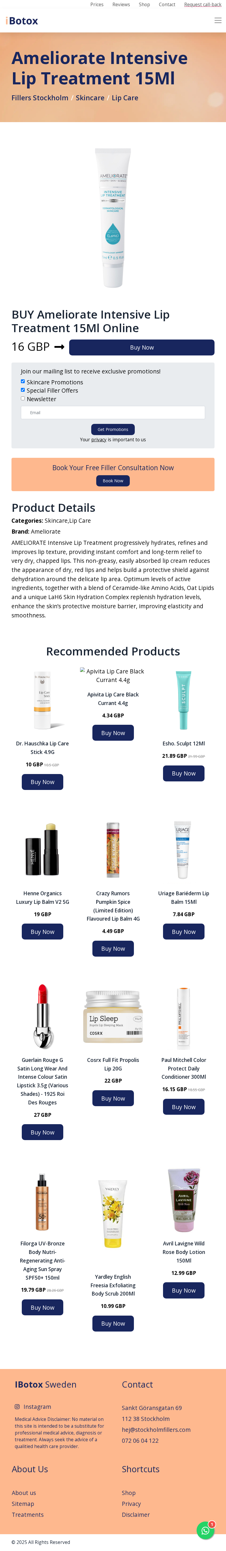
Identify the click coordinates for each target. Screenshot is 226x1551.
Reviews (121, 4)
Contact (167, 4)
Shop (144, 4)
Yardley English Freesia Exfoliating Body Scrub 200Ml (113, 1285)
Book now (113, 480)
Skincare (90, 97)
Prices (97, 4)
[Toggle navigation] (218, 20)
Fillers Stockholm (40, 97)
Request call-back (203, 4)
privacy (99, 440)
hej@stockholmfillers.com (156, 1430)
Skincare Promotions (55, 382)
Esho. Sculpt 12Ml (183, 743)
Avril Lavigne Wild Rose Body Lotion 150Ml (183, 1252)
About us (24, 1493)
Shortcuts (140, 1469)
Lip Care (125, 97)
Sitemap (23, 1504)
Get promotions (113, 429)
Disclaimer (136, 1515)
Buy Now (142, 347)
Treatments (28, 1515)
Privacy (131, 1504)
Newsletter (41, 399)
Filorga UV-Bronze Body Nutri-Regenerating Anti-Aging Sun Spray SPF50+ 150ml (42, 1260)
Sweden (46, 1384)
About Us (30, 1469)
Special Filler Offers (52, 390)
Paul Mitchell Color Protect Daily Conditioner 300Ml (183, 1069)
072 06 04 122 (140, 1441)
